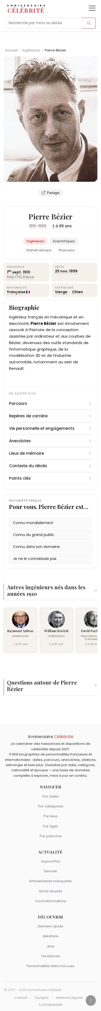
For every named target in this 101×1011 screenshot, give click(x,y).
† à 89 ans (62, 226)
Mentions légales (69, 998)
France (28, 277)
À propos (42, 998)
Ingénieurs (31, 50)
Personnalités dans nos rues (50, 966)
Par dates (50, 796)
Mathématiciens (39, 250)
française (16, 291)
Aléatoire (50, 936)
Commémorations (50, 901)
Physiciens (67, 250)
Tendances (50, 956)
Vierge (61, 291)
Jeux (50, 946)
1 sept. (14, 272)
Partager (53, 193)
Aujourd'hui (50, 861)
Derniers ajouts (50, 926)
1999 (42, 226)
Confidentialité (50, 1005)
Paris (11, 277)
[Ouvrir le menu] (92, 8)
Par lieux (50, 816)
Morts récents (50, 891)
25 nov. (61, 271)
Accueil (11, 50)
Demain (50, 871)
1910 (32, 226)
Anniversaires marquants (50, 881)
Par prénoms (51, 836)
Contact (20, 998)
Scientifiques (64, 241)
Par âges (50, 826)
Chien (77, 291)
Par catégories (50, 806)
